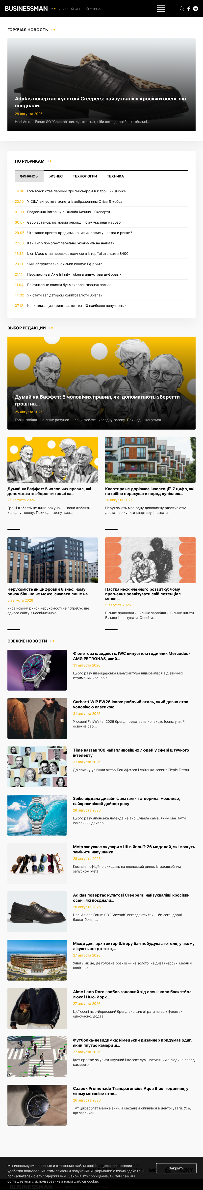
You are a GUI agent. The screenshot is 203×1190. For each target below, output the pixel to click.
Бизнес (56, 176)
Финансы (29, 176)
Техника (115, 176)
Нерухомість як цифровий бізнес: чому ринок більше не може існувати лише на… (49, 591)
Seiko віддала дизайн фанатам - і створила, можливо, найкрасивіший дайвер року (126, 801)
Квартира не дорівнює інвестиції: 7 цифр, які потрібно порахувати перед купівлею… (149, 491)
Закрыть (176, 1168)
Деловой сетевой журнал (80, 9)
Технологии (85, 176)
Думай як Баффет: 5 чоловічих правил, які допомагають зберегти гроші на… (49, 491)
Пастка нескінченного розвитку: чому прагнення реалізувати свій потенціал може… (143, 594)
